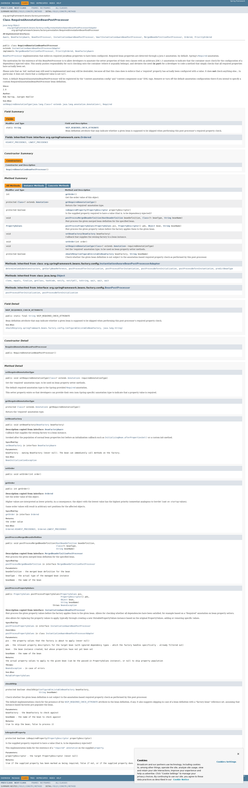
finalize (27, 280)
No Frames (45, 8)
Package (16, 3)
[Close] (238, 754)
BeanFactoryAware (20, 37)
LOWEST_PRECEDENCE (38, 142)
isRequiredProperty (75, 210)
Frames (34, 8)
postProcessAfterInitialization (86, 268)
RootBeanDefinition (112, 218)
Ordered (188, 37)
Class (20, 202)
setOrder (70, 242)
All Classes (61, 8)
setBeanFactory (73, 234)
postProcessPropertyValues (79, 226)
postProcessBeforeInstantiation (196, 268)
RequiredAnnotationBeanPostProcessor (26, 169)
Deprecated (42, 3)
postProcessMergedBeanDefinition (83, 218)
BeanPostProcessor (41, 37)
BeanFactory (89, 234)
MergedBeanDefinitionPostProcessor (163, 37)
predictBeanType (224, 268)
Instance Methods (34, 186)
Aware (6, 37)
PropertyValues (14, 226)
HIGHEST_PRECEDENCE (16, 142)
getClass (38, 280)
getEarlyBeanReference (54, 268)
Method (38, 11)
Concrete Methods (58, 186)
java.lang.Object (11, 25)
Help (59, 3)
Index (52, 3)
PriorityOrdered (203, 37)
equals (17, 280)
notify (60, 280)
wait (93, 280)
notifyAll (71, 280)
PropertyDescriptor (97, 210)
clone (8, 280)
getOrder (70, 194)
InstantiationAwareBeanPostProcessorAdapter (36, 48)
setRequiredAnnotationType (79, 246)
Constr (29, 11)
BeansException (69, 605)
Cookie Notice (180, 779)
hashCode (50, 280)
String (17, 127)
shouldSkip (71, 254)
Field (21, 11)
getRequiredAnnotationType (79, 202)
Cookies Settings (226, 762)
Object (151, 226)
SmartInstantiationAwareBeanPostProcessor (119, 37)
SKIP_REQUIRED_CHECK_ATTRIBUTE (82, 127)
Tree (32, 3)
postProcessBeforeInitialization (159, 268)
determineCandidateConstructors (23, 268)
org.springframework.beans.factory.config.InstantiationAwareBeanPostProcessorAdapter (52, 28)
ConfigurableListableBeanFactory (96, 254)
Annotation (41, 202)
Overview (5, 3)
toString (83, 280)
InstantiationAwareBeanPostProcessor (73, 37)
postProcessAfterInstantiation (122, 268)
